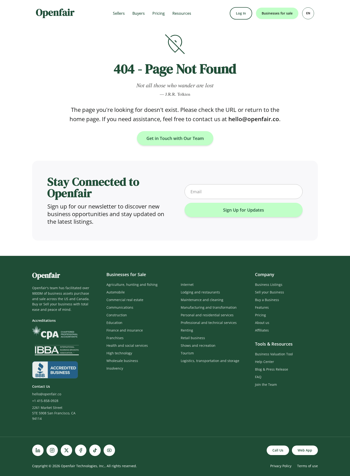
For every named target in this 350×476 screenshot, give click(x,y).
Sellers (119, 13)
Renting (187, 330)
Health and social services (127, 345)
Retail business (193, 338)
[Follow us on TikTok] (95, 450)
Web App (305, 450)
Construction (116, 315)
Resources (181, 13)
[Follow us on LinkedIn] (38, 450)
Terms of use (307, 466)
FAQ (258, 377)
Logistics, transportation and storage (210, 360)
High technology (119, 353)
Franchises (115, 338)
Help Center (264, 361)
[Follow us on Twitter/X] (66, 450)
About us (262, 322)
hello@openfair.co (253, 119)
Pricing (158, 13)
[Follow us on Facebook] (80, 450)
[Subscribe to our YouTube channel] (109, 450)
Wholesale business (122, 360)
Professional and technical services (209, 322)
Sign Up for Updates (243, 210)
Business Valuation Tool (274, 354)
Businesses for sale (277, 13)
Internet (187, 284)
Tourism (187, 353)
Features (262, 307)
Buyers (138, 13)
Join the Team (266, 384)
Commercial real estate (124, 300)
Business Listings (268, 284)
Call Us (277, 450)
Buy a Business (267, 300)
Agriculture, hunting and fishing (132, 284)
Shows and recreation (198, 345)
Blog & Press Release (271, 369)
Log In (241, 13)
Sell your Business (269, 292)
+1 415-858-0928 (45, 400)
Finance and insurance (124, 330)
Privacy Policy (280, 466)
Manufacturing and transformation (209, 307)
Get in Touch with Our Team (175, 138)
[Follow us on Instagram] (52, 450)
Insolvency (114, 368)
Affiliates (262, 330)
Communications (119, 307)
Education (114, 322)
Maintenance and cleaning (202, 300)
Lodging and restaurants (200, 292)
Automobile (115, 292)
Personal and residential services (207, 315)
